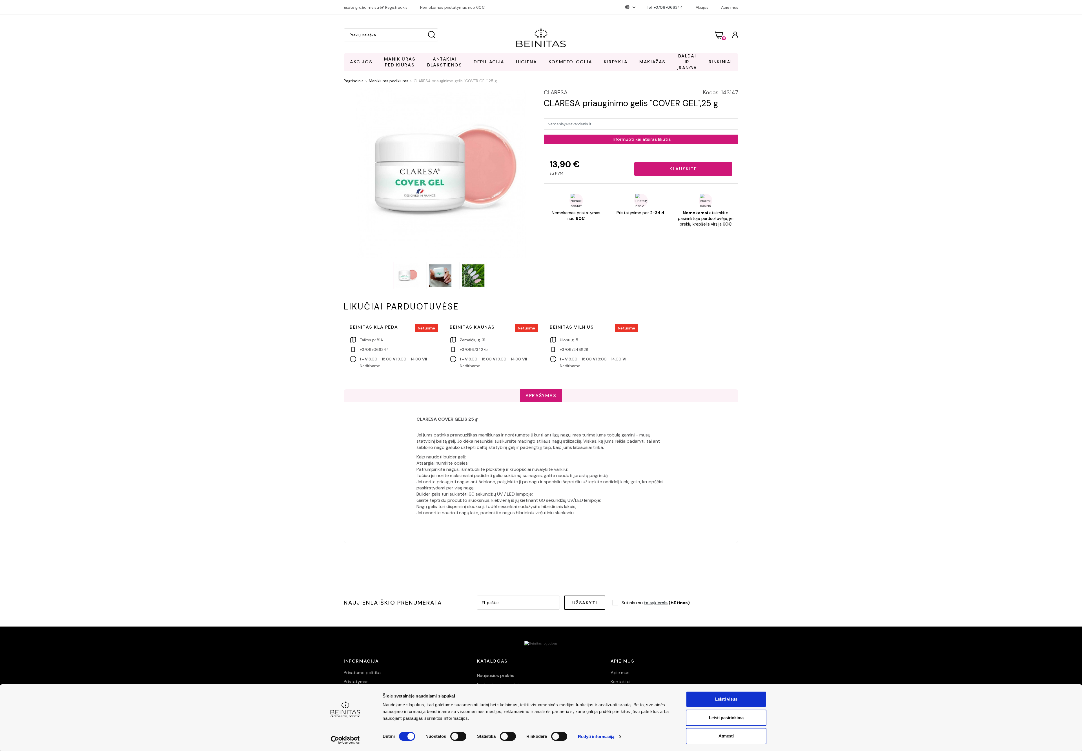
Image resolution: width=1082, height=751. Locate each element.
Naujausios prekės (495, 675)
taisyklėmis (656, 603)
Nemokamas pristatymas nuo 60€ (452, 7)
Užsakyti (584, 603)
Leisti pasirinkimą (726, 717)
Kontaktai (620, 682)
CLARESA (555, 92)
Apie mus (729, 7)
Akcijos (702, 7)
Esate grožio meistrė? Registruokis (375, 7)
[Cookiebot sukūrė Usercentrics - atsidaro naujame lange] (345, 740)
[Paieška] (431, 34)
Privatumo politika (362, 673)
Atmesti (726, 736)
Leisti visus (726, 699)
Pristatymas (356, 682)
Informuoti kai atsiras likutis (641, 139)
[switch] (458, 736)
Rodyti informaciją (596, 736)
